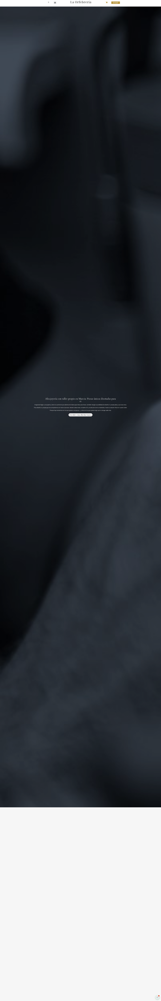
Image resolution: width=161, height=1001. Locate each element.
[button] (55, 2)
